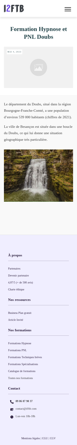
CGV (53, 438)
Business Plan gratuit (19, 312)
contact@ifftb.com (26, 408)
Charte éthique (16, 289)
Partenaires (14, 268)
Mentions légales (30, 438)
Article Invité (15, 319)
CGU (45, 438)
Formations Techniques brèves (25, 357)
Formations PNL (17, 350)
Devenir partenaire (18, 275)
